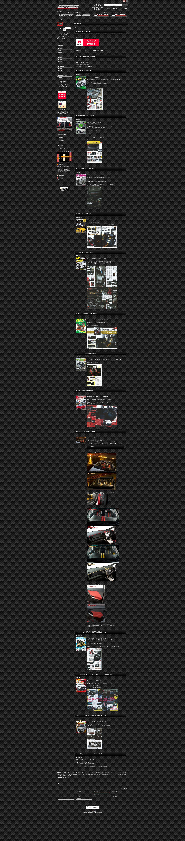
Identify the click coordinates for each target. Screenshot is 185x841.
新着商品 (78, 796)
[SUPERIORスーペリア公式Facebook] (64, 123)
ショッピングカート (62, 796)
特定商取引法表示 (62, 134)
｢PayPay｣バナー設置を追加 (83, 31)
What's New (96, 791)
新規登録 (115, 8)
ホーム (60, 791)
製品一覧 (78, 793)
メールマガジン (97, 794)
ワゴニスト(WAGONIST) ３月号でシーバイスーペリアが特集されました (95, 674)
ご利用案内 (60, 137)
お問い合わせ (61, 140)
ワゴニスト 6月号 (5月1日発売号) (84, 252)
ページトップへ (125, 788)
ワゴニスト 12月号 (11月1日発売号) (85, 56)
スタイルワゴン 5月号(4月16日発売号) (86, 353)
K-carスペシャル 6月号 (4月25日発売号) (86, 313)
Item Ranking (79, 798)
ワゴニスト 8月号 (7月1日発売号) (84, 70)
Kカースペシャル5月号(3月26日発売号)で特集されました (91, 632)
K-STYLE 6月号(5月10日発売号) (84, 213)
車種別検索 (79, 791)
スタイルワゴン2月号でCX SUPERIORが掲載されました (91, 715)
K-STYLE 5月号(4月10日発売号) (84, 390)
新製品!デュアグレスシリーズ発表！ (85, 431)
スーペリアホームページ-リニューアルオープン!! (89, 754)
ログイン (109, 8)
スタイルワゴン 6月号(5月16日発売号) (86, 168)
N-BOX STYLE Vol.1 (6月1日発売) (85, 115)
